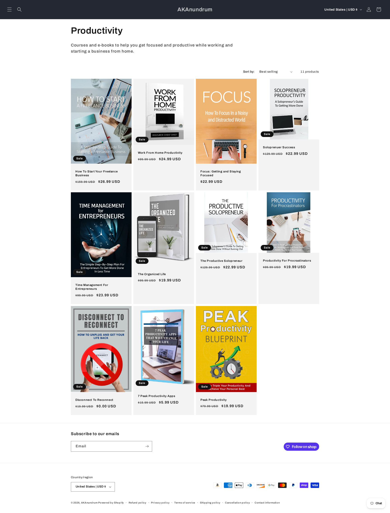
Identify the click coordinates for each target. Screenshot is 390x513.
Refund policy (137, 502)
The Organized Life (152, 274)
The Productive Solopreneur (221, 260)
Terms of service (184, 502)
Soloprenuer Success (279, 147)
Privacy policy (160, 502)
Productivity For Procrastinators (287, 260)
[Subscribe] (147, 446)
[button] (9, 9)
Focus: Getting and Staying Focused (220, 173)
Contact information (267, 502)
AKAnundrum (89, 502)
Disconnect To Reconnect (94, 399)
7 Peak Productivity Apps (156, 396)
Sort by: (249, 71)
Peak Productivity (213, 399)
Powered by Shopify (111, 502)
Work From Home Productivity (160, 152)
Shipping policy (210, 502)
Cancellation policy (237, 502)
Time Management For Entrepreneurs (91, 287)
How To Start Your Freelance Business (96, 173)
